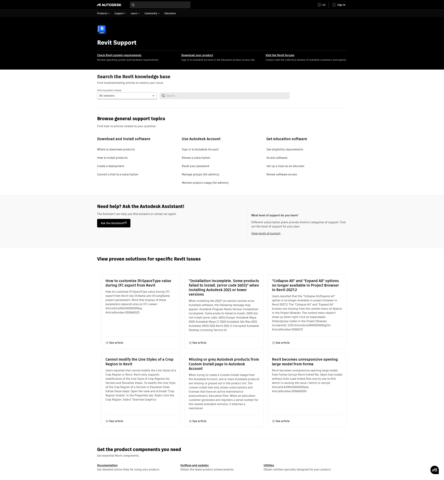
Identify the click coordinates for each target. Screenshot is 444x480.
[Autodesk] (109, 4)
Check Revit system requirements (119, 55)
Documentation (107, 465)
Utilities (269, 465)
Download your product (197, 55)
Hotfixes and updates (194, 465)
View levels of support (265, 233)
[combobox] (160, 4)
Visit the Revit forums (280, 55)
